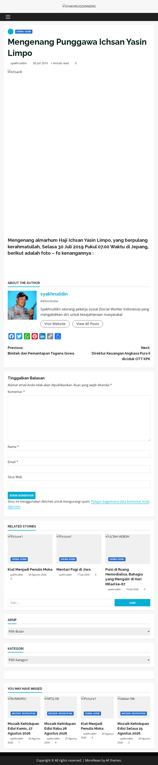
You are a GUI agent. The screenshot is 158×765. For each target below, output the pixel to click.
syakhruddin (19, 63)
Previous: (41, 350)
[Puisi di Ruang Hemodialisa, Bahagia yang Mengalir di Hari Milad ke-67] (127, 549)
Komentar (16, 392)
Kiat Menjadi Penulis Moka (30, 569)
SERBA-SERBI (23, 31)
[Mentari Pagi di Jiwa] (78, 549)
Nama (13, 447)
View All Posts (87, 323)
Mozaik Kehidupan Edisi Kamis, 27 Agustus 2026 (23, 728)
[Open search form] (153, 17)
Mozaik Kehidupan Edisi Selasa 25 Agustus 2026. (133, 728)
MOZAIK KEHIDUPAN (24, 713)
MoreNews (93, 760)
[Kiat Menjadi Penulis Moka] (30, 549)
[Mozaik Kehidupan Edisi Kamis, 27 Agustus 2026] (24, 707)
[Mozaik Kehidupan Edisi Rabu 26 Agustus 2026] (60, 707)
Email (13, 462)
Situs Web (15, 477)
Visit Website (55, 323)
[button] (8, 17)
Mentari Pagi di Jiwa (74, 569)
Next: (121, 353)
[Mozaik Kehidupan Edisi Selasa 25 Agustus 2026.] (134, 707)
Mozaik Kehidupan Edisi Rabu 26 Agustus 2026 (60, 728)
